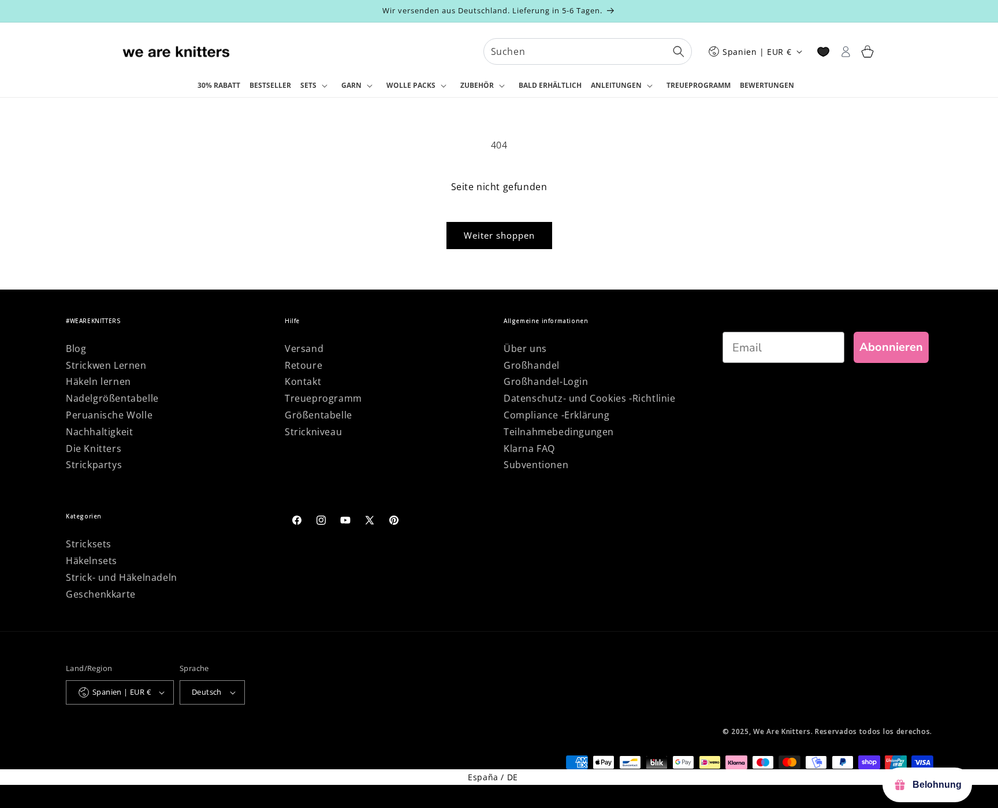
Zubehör (477, 85)
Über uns (525, 348)
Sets (308, 85)
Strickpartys (94, 464)
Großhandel (532, 365)
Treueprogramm (323, 398)
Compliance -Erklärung (557, 415)
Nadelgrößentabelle (112, 398)
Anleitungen (616, 85)
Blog (76, 348)
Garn (351, 85)
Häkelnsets (91, 560)
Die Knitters (93, 448)
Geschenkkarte (101, 594)
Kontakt (303, 381)
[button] (316, 86)
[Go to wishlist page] (823, 52)
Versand (304, 348)
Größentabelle (318, 415)
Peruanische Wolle (109, 415)
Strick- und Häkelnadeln (121, 577)
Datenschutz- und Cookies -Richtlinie (590, 398)
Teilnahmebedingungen (559, 431)
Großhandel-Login (546, 381)
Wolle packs (410, 85)
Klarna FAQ (529, 448)
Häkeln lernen (98, 381)
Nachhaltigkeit (99, 431)
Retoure (303, 365)
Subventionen (536, 464)
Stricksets (88, 544)
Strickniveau (313, 431)
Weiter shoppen (499, 235)
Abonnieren (891, 347)
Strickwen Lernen (106, 365)
